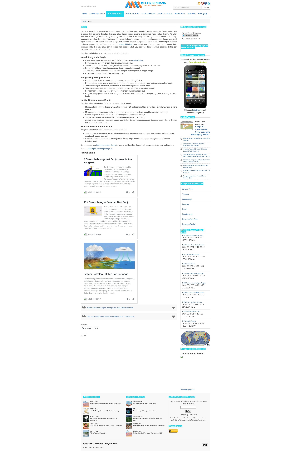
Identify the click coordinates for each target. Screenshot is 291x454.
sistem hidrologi (125, 44)
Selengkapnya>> (187, 389)
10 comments (137, 416)
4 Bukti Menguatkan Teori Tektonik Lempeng (104, 411)
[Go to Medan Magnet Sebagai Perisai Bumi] (129, 411)
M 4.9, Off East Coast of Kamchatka (193, 292)
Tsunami (185, 194)
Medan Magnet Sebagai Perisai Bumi (145, 411)
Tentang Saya (87, 444)
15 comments (137, 401)
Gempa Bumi (187, 189)
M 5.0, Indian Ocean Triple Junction (193, 245)
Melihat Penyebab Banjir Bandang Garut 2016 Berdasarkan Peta (110, 308)
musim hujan (137, 60)
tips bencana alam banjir (106, 145)
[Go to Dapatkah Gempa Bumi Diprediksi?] (129, 404)
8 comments (137, 424)
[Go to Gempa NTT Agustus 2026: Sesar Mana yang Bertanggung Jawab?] (187, 126)
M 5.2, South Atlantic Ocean (190, 254)
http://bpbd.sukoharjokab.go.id (100, 149)
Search (206, 8)
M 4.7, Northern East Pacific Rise (192, 235)
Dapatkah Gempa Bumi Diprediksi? (144, 403)
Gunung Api (187, 199)
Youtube (180, 14)
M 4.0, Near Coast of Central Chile (192, 273)
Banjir (184, 209)
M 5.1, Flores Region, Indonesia (192, 302)
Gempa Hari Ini (132, 14)
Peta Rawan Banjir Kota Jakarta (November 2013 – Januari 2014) (110, 317)
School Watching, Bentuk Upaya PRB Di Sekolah (148, 425)
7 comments (137, 431)
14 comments (137, 409)
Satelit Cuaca (165, 14)
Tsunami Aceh (148, 14)
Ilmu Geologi (187, 214)
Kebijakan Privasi (111, 444)
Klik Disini (196, 110)
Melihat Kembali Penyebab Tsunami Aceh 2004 (105, 403)
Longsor (185, 204)
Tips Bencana (115, 14)
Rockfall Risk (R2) (197, 14)
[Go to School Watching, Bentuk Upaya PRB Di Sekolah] (129, 426)
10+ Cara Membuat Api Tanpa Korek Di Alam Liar (106, 425)
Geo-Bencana (97, 14)
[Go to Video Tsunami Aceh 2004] (86, 433)
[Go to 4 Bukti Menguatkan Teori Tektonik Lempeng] (86, 411)
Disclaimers (99, 444)
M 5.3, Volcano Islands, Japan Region (194, 283)
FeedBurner (193, 415)
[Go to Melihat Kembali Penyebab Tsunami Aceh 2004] (86, 404)
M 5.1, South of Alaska (189, 321)
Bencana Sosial (188, 224)
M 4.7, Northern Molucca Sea (191, 311)
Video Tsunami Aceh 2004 (98, 433)
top (205, 445)
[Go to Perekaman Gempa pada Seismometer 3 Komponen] (86, 418)
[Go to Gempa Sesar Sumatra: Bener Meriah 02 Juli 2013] (129, 418)
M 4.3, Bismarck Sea (188, 264)
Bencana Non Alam (190, 219)
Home (84, 14)
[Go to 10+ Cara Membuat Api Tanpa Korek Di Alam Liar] (86, 426)
